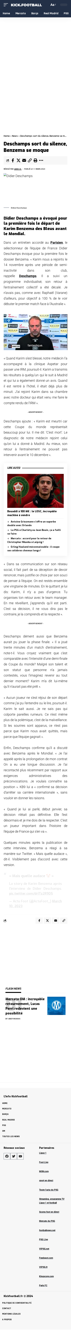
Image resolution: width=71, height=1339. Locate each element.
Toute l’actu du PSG (48, 1190)
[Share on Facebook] (12, 160)
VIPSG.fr (43, 1267)
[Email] (24, 160)
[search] (46, 4)
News (15, 136)
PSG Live (43, 1239)
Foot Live (43, 1162)
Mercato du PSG (47, 1221)
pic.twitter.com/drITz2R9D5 (31, 893)
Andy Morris (14, 1018)
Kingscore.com (46, 1276)
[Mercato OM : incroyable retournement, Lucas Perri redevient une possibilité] (56, 1006)
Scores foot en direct (49, 1212)
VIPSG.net (44, 1249)
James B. (18, 169)
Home (7, 136)
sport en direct (46, 1180)
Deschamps (27, 276)
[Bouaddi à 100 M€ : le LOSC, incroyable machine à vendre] (35, 491)
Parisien (56, 242)
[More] (41, 160)
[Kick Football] (26, 5)
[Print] (35, 160)
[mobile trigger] (7, 5)
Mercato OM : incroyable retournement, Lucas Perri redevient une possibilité (25, 1006)
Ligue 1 (42, 1153)
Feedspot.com (46, 1258)
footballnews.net (47, 1230)
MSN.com (44, 1171)
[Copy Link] (29, 160)
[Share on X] (18, 160)
